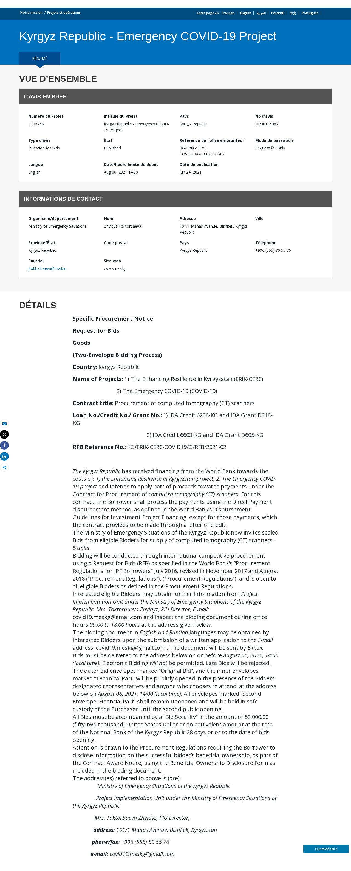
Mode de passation (274, 140)
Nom (108, 218)
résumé (39, 58)
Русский (277, 13)
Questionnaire (326, 849)
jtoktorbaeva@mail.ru (47, 268)
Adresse (188, 218)
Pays (184, 116)
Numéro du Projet (45, 116)
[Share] (4, 445)
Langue (35, 164)
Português (310, 13)
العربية (261, 13)
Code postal (116, 242)
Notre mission (31, 12)
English (245, 13)
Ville (259, 218)
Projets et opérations (64, 12)
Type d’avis (39, 140)
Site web (112, 260)
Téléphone (265, 242)
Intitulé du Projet (121, 116)
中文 (293, 13)
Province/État (41, 242)
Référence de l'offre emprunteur (212, 140)
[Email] (4, 424)
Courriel (36, 260)
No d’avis (264, 116)
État (108, 140)
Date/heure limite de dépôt (131, 164)
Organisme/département (53, 218)
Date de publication (199, 164)
